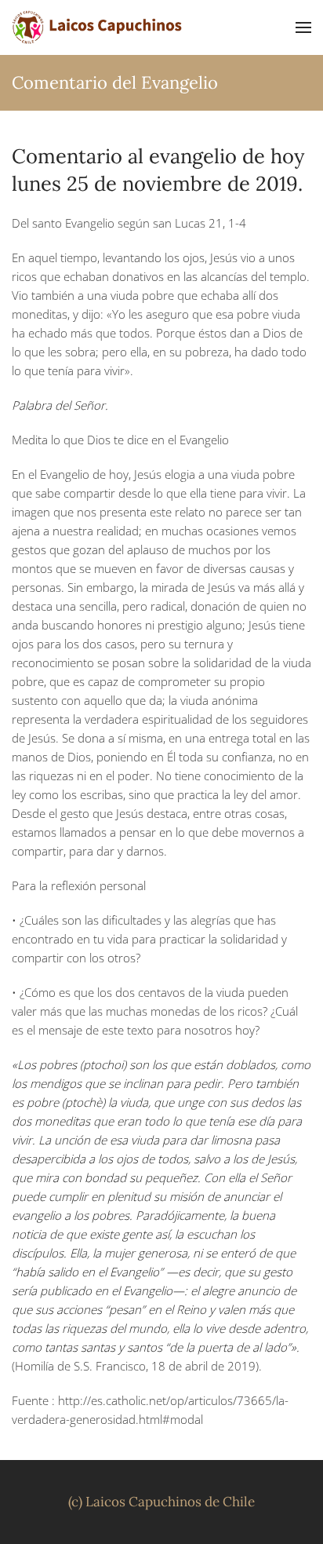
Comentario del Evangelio (115, 82)
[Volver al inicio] (98, 27)
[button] (303, 27)
